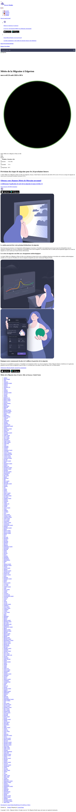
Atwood (5, 394)
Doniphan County (8, 467)
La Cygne (6, 585)
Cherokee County (8, 428)
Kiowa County (7, 582)
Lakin (5, 588)
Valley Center (7, 775)
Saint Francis (7, 722)
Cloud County (7, 440)
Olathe (5, 667)
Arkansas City (7, 387)
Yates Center (7, 802)
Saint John (6, 723)
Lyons (5, 613)
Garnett (5, 506)
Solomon (6, 750)
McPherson (6, 625)
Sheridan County (8, 743)
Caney (5, 419)
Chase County (7, 424)
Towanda (6, 769)
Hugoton (6, 556)
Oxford (5, 683)
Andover (6, 384)
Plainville (6, 696)
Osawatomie (6, 671)
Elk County (6, 475)
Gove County (7, 514)
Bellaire (5, 404)
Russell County (7, 719)
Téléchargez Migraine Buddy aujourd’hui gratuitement (13, 367)
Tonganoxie (6, 766)
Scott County (7, 731)
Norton (5, 660)
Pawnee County (7, 688)
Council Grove (7, 455)
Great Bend (6, 521)
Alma (5, 380)
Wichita (5, 794)
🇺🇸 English (6, 11)
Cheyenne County (8, 432)
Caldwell (6, 418)
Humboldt (6, 557)
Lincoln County (7, 604)
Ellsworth (6, 482)
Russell (5, 718)
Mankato (6, 617)
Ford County (7, 494)
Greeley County (7, 522)
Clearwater (6, 439)
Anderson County (8, 383)
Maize (5, 615)
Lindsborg (6, 605)
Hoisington (6, 548)
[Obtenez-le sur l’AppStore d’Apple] (7, 32)
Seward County (7, 738)
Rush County (7, 716)
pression (4, 161)
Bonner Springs (7, 410)
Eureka (5, 490)
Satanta (5, 728)
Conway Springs (7, 452)
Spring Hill (6, 752)
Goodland (6, 511)
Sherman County (8, 744)
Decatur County (7, 461)
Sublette (5, 760)
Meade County (7, 629)
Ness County (7, 653)
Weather (9, 807)
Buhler (5, 414)
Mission (5, 636)
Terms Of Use (20, 805)
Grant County (7, 518)
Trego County (7, 770)
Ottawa (5, 677)
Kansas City (6, 573)
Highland (6, 542)
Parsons (5, 687)
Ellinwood (6, 478)
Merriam (6, 632)
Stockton (6, 759)
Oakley (5, 663)
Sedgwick (6, 734)
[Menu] (1, 1)
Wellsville (6, 790)
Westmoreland (7, 791)
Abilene (5, 377)
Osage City (6, 668)
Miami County (7, 633)
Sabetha (5, 720)
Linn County (7, 606)
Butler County (7, 416)
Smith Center (7, 747)
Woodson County (8, 799)
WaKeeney (6, 779)
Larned (5, 592)
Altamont (6, 381)
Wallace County (7, 782)
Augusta (5, 396)
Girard (5, 509)
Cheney (5, 427)
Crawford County (8, 458)
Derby (5, 462)
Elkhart (5, 477)
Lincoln (5, 602)
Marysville (6, 623)
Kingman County (8, 578)
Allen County (7, 379)
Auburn (5, 395)
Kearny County (7, 574)
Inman (5, 561)
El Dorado (6, 474)
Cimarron (6, 434)
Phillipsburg (6, 692)
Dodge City (6, 466)
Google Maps (20, 807)
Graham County (7, 515)
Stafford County (7, 754)
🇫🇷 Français (6, 12)
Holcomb (6, 549)
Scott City (6, 730)
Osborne (6, 672)
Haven (5, 534)
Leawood (6, 597)
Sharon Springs (7, 739)
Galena (5, 502)
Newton (5, 656)
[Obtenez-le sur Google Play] (15, 32)
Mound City (6, 644)
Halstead (6, 526)
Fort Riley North (7, 495)
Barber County (7, 399)
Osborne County (7, 673)
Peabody (6, 690)
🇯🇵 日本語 (6, 15)
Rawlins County (7, 704)
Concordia (6, 451)
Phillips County (7, 691)
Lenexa (5, 598)
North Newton (7, 659)
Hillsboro (6, 545)
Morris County (7, 641)
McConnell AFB (7, 624)
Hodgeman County (8, 546)
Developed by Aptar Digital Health (9, 805)
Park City (6, 685)
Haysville (6, 537)
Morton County (7, 643)
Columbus (6, 447)
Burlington (6, 415)
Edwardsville (7, 473)
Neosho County (7, 651)
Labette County (7, 586)
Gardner (5, 505)
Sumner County (7, 762)
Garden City (6, 503)
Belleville (6, 407)
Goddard (6, 510)
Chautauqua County (8, 426)
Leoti (5, 600)
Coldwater (6, 446)
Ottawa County (7, 679)
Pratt (5, 702)
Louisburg (6, 609)
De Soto (5, 459)
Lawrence (6, 593)
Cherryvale (6, 430)
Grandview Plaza (8, 517)
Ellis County (6, 481)
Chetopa (5, 431)
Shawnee (6, 740)
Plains (5, 695)
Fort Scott (6, 497)
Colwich (6, 448)
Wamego (6, 783)
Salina (5, 726)
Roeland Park (7, 711)
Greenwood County (8, 525)
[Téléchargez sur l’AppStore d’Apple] (5, 193)
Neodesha (6, 649)
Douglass (6, 470)
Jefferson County (8, 565)
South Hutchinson (8, 751)
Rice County (7, 708)
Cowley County (7, 456)
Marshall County (7, 621)
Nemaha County (7, 648)
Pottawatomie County (9, 699)
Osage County (7, 669)
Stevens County (7, 758)
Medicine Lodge (7, 631)
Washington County (8, 786)
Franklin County (7, 498)
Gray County (7, 519)
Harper (5, 529)
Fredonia (6, 499)
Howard (5, 553)
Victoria (5, 778)
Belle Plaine (6, 406)
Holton (5, 550)
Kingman (6, 577)
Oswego (5, 676)
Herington (6, 538)
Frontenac (6, 501)
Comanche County (8, 450)
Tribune (5, 771)
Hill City (6, 544)
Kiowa (5, 581)
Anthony (6, 386)
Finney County (7, 493)
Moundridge (6, 645)
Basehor (5, 402)
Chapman (6, 423)
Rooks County (7, 712)
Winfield (6, 798)
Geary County (7, 507)
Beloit (5, 408)
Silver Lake (6, 746)
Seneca (5, 736)
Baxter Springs (7, 403)
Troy (5, 773)
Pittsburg (6, 694)
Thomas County (7, 765)
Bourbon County (8, 411)
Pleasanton (6, 698)
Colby (5, 444)
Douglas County (7, 469)
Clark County (7, 435)
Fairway (5, 491)
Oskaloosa (6, 675)
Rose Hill (6, 714)
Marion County (7, 620)
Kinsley (5, 580)
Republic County (8, 707)
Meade (5, 628)
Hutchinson (6, 558)
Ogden (5, 665)
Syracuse (6, 763)
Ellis (5, 479)
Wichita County (7, 795)
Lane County (7, 589)
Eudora (5, 489)
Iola (4, 562)
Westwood (6, 793)
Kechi (5, 576)
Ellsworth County (8, 483)
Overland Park (7, 681)
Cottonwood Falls (8, 454)
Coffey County (7, 442)
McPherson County (8, 627)
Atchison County (8, 392)
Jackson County (7, 564)
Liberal (5, 601)
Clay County (7, 438)
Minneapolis (6, 635)
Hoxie (5, 554)
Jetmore (5, 566)
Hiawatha (6, 541)
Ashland (5, 390)
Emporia (6, 486)
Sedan (5, 732)
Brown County (7, 412)
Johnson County (7, 570)
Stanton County (7, 755)
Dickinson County (8, 463)
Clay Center (6, 436)
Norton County (7, 661)
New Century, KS (8, 655)
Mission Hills (7, 637)
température (4, 167)
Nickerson (6, 657)
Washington (6, 785)
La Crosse (6, 584)
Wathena (6, 787)
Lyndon (5, 610)
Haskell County (7, 533)
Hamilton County (8, 527)
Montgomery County (8, 640)
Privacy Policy (27, 805)
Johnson (5, 569)
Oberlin (5, 664)
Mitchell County (7, 639)
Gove (5, 513)
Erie (4, 487)
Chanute (5, 422)
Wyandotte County (8, 801)
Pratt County (7, 703)
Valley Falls (6, 777)
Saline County (7, 727)
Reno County (7, 706)
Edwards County (8, 471)
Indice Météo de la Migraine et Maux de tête (11, 153)
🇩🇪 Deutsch (6, 13)
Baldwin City (7, 398)
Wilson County (7, 797)
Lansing (5, 590)
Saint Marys (6, 724)
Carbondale (6, 420)
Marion (5, 619)
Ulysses (5, 774)
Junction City (7, 572)
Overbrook (6, 680)
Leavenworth (7, 594)
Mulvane (6, 647)
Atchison (6, 391)
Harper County (7, 530)
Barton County (7, 400)
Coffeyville (6, 443)
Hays (5, 535)
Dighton (5, 465)
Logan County (7, 608)
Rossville (6, 715)
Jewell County (7, 568)
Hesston (5, 540)
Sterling (5, 756)
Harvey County (7, 531)
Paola (5, 684)
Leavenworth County (9, 596)
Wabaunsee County (8, 781)
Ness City (6, 652)
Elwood (5, 485)
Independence (7, 560)
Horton (5, 552)
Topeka (5, 767)
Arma (5, 388)
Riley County (7, 710)
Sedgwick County (8, 735)
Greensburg (6, 523)
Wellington (6, 789)
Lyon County (7, 612)
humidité (4, 164)
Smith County (7, 748)
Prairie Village (7, 700)
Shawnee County (8, 742)
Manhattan (6, 616)
